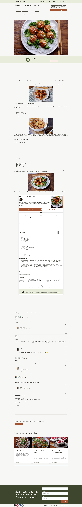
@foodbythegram (56, 292)
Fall (54, 6)
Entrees (59, 6)
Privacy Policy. (58, 505)
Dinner (65, 6)
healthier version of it (27, 81)
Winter (52, 7)
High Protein (53, 5)
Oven (56, 6)
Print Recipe (30, 209)
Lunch (52, 6)
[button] (67, 1)
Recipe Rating (17, 402)
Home (41, 1)
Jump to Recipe (59, 10)
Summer (64, 5)
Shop (49, 1)
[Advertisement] (41, 72)
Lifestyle (54, 1)
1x (58, 232)
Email (43, 496)
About (59, 1)
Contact (63, 1)
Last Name (44, 491)
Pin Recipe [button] (53, 209)
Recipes (44, 1)
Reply (66, 324)
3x (61, 232)
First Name (44, 486)
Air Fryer (60, 5)
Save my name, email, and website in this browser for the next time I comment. (30, 421)
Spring (57, 5)
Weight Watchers (57, 7)
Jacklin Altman (22, 327)
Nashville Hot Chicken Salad (23, 451)
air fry (54, 261)
